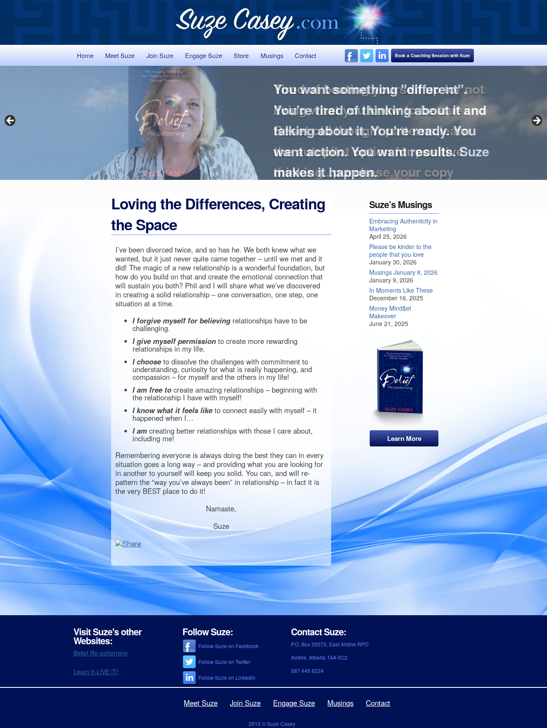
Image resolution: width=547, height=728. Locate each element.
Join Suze (160, 55)
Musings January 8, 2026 (403, 272)
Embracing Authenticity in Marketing (403, 224)
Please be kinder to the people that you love (400, 250)
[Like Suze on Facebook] (351, 60)
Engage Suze (203, 55)
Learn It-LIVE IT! (96, 671)
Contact (305, 55)
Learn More (404, 438)
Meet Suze (120, 55)
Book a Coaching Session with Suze (432, 56)
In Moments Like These (401, 290)
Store (241, 55)
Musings (272, 55)
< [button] (10, 120)
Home (85, 55)
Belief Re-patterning (100, 653)
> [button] (536, 120)
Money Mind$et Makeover (390, 312)
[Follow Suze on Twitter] (366, 60)
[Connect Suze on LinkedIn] (382, 60)
